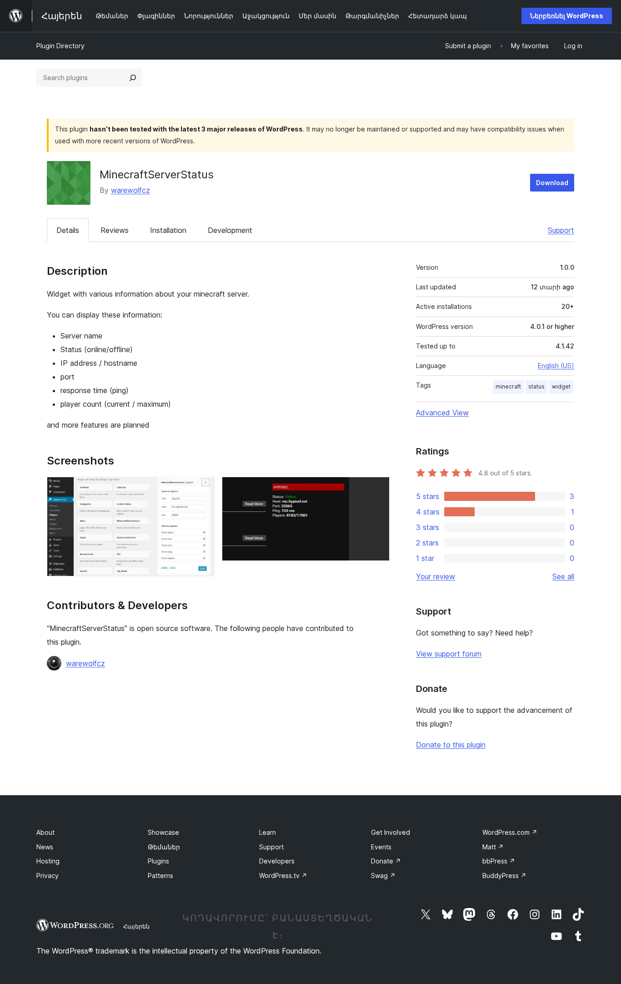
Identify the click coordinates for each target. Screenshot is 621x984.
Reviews (114, 230)
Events (381, 847)
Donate (386, 861)
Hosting (48, 861)
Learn (267, 832)
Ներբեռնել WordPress (566, 16)
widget (561, 386)
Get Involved (390, 832)
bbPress (498, 861)
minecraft (508, 386)
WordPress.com (509, 832)
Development (230, 230)
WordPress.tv (283, 875)
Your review (435, 576)
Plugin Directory (60, 46)
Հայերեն (136, 926)
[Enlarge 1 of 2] (202, 489)
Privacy (47, 875)
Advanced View (442, 412)
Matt (493, 847)
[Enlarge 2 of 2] (377, 489)
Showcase (163, 832)
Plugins (158, 861)
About (45, 832)
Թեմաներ (164, 847)
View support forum (448, 653)
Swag (383, 875)
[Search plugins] (133, 78)
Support (561, 230)
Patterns (160, 875)
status (536, 386)
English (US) (556, 365)
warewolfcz (130, 190)
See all (563, 576)
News (44, 847)
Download (552, 183)
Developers (277, 861)
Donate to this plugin (451, 744)
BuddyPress (504, 875)
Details (67, 230)
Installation (168, 230)
